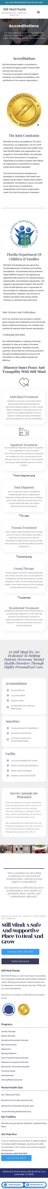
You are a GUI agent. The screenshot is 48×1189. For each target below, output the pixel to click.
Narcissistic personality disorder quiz (17, 1106)
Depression (6, 1049)
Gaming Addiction (9, 1053)
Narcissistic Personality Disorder (15, 1067)
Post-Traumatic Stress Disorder (15, 1058)
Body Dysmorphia (8, 1045)
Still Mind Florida (14, 9)
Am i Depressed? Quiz (10, 1095)
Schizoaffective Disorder (11, 1080)
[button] (38, 12)
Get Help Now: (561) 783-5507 (14, 1153)
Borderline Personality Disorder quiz (17, 1100)
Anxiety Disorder (8, 1031)
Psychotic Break (8, 1071)
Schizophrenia (7, 1075)
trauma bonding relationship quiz (16, 1111)
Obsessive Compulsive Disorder (14, 1062)
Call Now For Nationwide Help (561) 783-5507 (24, 2)
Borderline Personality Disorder (14, 1040)
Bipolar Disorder (8, 1036)
